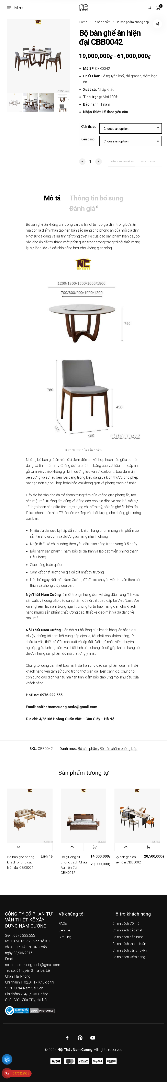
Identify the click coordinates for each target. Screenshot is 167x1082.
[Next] (60, 55)
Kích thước (89, 127)
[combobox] (131, 129)
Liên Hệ (64, 930)
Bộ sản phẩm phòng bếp (132, 22)
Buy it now (148, 162)
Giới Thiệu (66, 937)
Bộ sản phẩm (102, 22)
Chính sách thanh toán (129, 944)
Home (83, 22)
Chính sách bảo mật (127, 930)
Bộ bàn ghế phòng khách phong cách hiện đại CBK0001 (20, 862)
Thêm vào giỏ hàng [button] (148, 847)
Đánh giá (83, 208)
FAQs (63, 923)
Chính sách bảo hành (128, 937)
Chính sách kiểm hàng (128, 957)
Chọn (94, 847)
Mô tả (52, 198)
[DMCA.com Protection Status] (42, 1010)
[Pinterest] (80, 1037)
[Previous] (16, 55)
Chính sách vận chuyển (129, 950)
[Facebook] (67, 1037)
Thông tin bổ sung (96, 198)
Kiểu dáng (87, 139)
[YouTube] (92, 1037)
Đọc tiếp (41, 847)
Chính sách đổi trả (125, 923)
